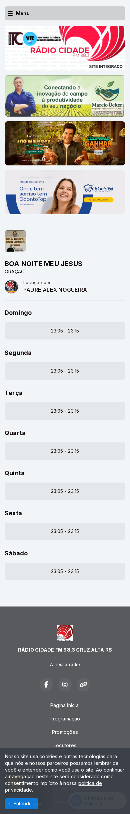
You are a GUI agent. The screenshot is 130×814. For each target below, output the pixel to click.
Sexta (13, 513)
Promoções (65, 732)
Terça (14, 392)
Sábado (16, 553)
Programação (65, 718)
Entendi (22, 803)
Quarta (15, 432)
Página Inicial (65, 705)
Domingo (18, 312)
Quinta (15, 473)
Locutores (65, 745)
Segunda (18, 352)
